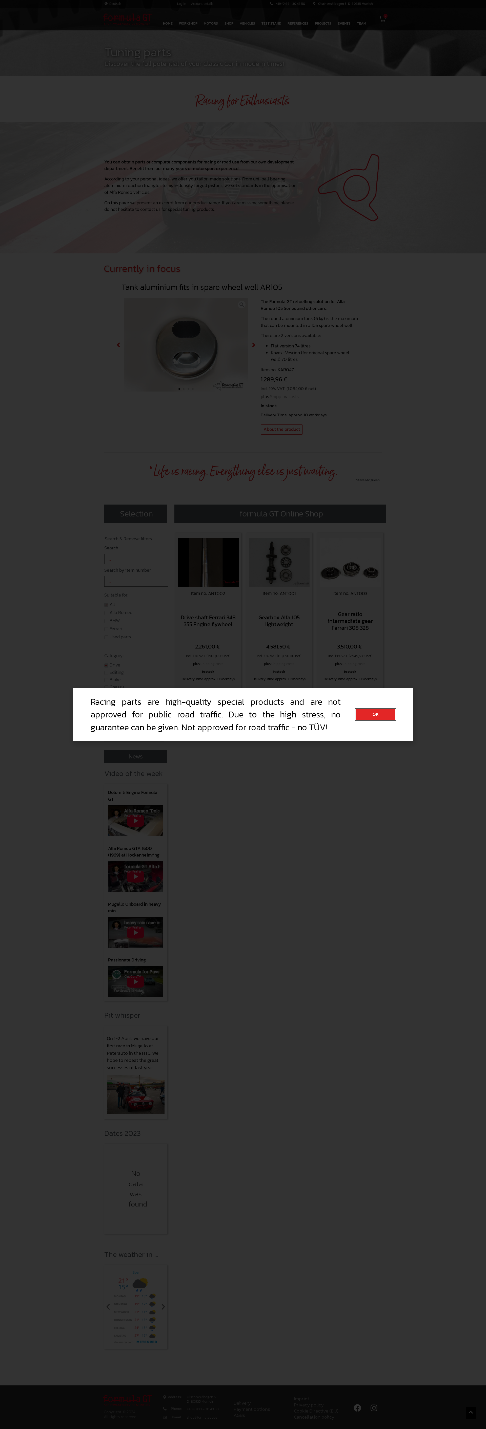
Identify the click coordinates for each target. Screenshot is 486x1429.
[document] (243, 714)
